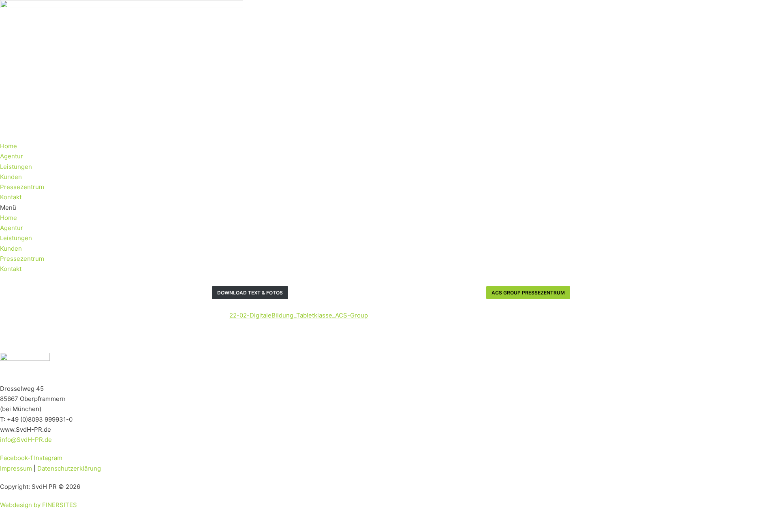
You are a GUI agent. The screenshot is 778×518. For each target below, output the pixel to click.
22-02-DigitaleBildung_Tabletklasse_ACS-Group (298, 315)
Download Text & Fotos (250, 293)
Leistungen (16, 167)
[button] (389, 208)
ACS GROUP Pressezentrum (528, 293)
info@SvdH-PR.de (26, 439)
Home (8, 146)
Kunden (11, 177)
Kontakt (10, 197)
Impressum (16, 468)
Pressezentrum (22, 187)
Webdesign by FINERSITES (38, 505)
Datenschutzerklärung (69, 468)
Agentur (11, 156)
